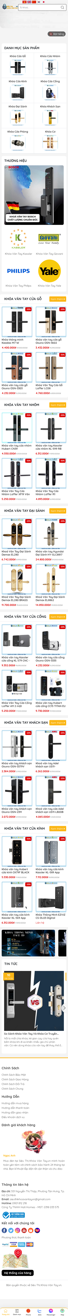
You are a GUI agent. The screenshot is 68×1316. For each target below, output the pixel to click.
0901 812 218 (19, 1203)
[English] (29, 1)
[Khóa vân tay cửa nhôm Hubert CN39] (17, 427)
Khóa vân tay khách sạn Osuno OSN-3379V (17, 765)
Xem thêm (57, 299)
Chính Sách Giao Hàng (15, 1079)
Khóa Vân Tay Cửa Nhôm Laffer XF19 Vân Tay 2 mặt (16, 493)
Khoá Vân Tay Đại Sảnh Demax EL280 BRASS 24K (16, 598)
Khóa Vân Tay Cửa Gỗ (23, 299)
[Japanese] (44, 1)
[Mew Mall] (28, 943)
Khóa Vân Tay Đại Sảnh (24, 511)
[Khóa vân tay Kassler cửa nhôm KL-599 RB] (51, 427)
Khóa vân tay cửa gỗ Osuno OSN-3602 (49, 341)
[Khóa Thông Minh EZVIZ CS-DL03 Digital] (51, 897)
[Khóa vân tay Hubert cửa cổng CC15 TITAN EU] (51, 685)
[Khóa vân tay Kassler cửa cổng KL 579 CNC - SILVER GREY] (17, 639)
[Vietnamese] (24, 1)
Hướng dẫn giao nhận (15, 1112)
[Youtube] (24, 1230)
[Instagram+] (17, 1230)
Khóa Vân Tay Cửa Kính (24, 828)
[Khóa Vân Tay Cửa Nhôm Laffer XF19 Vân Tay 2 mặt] (17, 473)
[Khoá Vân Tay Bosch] (34, 195)
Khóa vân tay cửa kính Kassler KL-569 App (16, 916)
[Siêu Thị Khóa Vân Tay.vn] (10, 6)
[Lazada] (37, 1230)
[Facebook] (4, 1230)
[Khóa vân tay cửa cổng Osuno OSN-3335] (51, 639)
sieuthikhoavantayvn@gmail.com (30, 1199)
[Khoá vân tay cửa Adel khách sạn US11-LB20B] (51, 791)
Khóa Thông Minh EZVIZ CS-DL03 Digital (50, 916)
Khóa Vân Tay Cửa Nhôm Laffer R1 (47, 493)
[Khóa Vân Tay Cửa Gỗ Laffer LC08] (51, 367)
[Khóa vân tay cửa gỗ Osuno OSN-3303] (17, 367)
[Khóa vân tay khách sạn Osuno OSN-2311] (17, 791)
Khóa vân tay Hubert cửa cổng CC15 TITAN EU (51, 704)
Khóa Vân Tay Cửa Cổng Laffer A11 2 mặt (17, 704)
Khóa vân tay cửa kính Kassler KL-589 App (50, 871)
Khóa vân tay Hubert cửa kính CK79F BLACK (15, 871)
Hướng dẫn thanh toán (15, 1107)
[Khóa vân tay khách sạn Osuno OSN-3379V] (17, 745)
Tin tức (10, 964)
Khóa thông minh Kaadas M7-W (12, 341)
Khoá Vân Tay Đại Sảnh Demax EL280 (16, 553)
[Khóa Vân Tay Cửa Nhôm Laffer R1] (51, 473)
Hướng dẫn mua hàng (15, 1103)
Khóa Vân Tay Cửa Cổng (25, 616)
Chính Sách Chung (12, 1088)
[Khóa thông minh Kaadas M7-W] (17, 321)
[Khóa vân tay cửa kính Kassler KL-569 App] (17, 897)
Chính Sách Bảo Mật (14, 1074)
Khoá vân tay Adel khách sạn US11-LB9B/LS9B (47, 765)
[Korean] (39, 1)
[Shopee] (30, 1230)
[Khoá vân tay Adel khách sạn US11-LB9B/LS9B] (51, 745)
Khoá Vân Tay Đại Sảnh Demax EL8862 (50, 598)
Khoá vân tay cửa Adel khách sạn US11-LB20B (50, 810)
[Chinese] (34, 1)
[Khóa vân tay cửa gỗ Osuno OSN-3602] (51, 321)
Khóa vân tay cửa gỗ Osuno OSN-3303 (15, 387)
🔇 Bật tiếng (56, 34)
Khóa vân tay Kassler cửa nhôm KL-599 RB (49, 447)
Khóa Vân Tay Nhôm (21, 405)
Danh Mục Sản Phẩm (21, 48)
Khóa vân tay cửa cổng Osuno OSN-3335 (50, 659)
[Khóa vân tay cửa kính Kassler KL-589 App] (51, 851)
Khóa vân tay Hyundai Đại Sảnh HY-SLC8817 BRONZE (50, 553)
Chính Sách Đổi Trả (13, 1084)
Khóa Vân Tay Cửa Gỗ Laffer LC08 (49, 387)
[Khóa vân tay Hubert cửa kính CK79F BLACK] (17, 851)
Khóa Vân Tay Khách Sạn (26, 722)
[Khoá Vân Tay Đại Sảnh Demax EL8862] (51, 579)
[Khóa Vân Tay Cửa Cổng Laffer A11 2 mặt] (17, 685)
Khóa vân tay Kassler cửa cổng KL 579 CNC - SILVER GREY (16, 659)
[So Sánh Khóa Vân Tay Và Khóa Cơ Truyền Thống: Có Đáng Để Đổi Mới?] (34, 1001)
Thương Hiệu (15, 161)
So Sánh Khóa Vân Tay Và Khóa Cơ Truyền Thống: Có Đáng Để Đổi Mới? (30, 1033)
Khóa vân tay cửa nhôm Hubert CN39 (17, 447)
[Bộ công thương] (13, 1214)
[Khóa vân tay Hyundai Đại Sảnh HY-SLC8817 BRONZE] (51, 533)
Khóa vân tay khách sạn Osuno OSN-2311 (17, 810)
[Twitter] (11, 1230)
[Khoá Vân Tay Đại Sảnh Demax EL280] (17, 533)
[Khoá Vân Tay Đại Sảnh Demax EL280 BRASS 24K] (17, 579)
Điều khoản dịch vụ (13, 1117)
